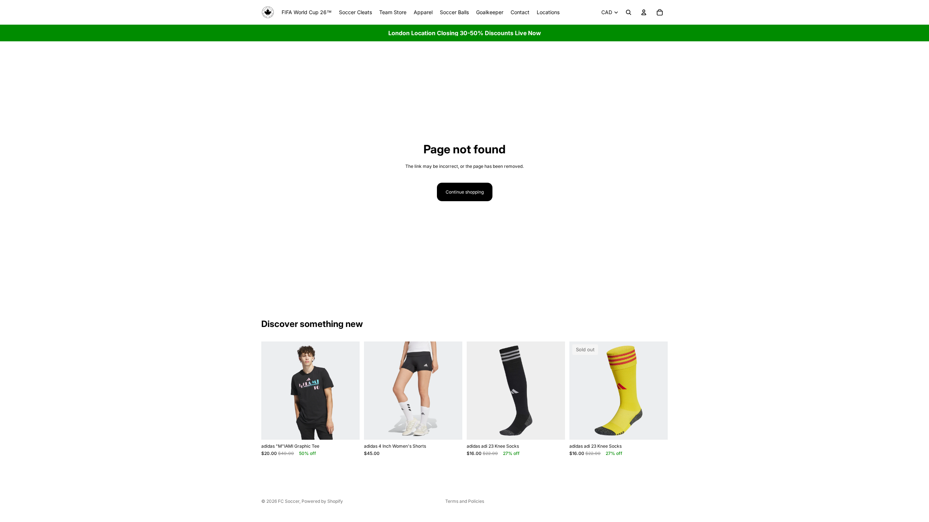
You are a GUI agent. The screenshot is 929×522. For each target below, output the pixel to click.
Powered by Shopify (322, 501)
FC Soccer (288, 501)
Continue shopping (465, 192)
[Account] (644, 12)
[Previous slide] (272, 391)
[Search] (629, 12)
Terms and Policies (464, 501)
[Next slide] (349, 391)
